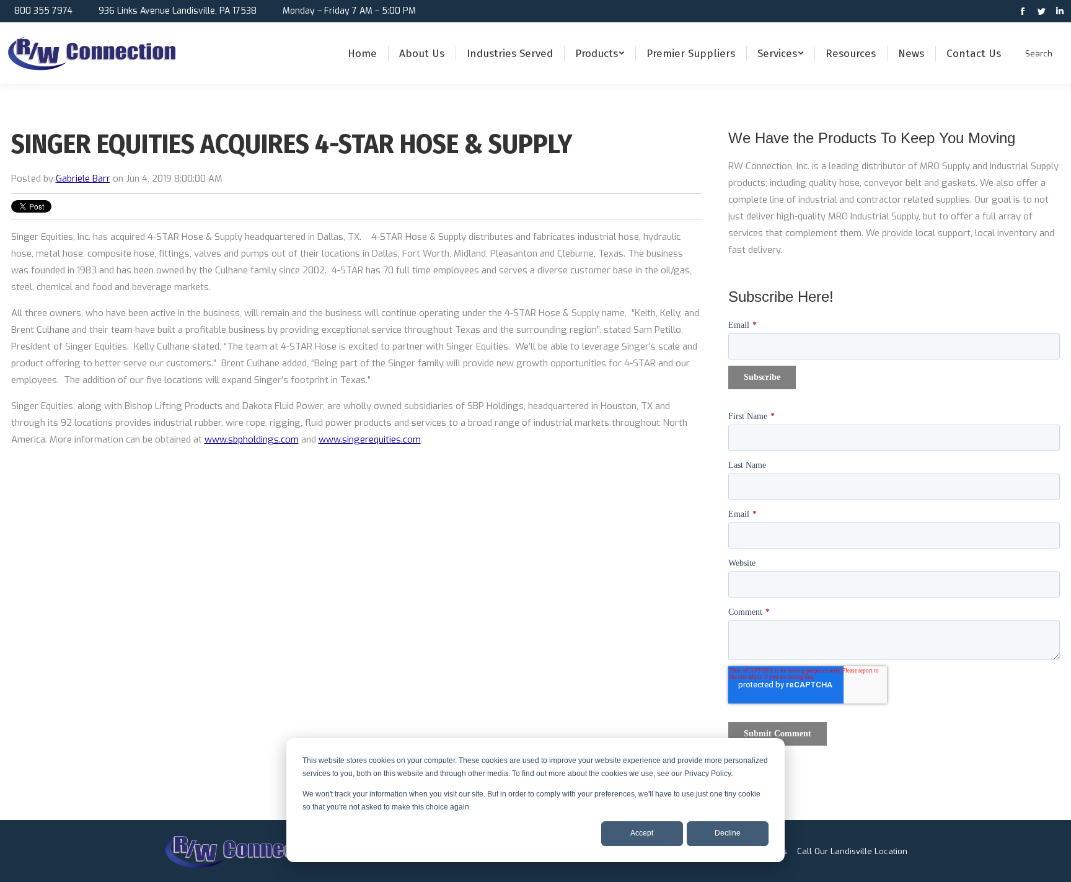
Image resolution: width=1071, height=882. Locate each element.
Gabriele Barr (83, 178)
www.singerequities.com (370, 439)
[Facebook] (1024, 12)
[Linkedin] (1060, 12)
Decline (728, 833)
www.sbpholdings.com (252, 439)
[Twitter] (1042, 12)
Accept (641, 833)
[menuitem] (362, 53)
